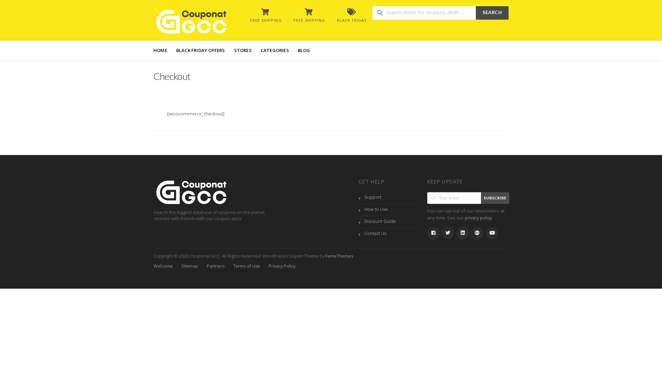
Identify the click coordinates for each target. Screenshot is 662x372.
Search (492, 13)
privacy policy (478, 218)
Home (160, 50)
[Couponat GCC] (191, 21)
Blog (304, 50)
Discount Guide (380, 221)
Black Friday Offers (200, 50)
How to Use (376, 209)
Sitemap (189, 266)
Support (372, 197)
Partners (215, 266)
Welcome (163, 266)
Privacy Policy (282, 266)
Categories (275, 50)
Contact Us (375, 233)
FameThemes (339, 256)
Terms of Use (246, 266)
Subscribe (495, 198)
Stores (243, 50)
